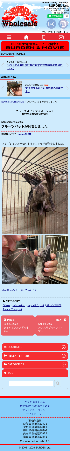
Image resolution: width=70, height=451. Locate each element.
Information (19, 305)
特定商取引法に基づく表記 (35, 405)
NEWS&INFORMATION (12, 102)
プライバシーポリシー (35, 410)
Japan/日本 (24, 134)
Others (6, 305)
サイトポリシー (35, 414)
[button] (67, 65)
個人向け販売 (53, 305)
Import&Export (36, 305)
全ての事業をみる (35, 401)
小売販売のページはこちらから (20, 290)
